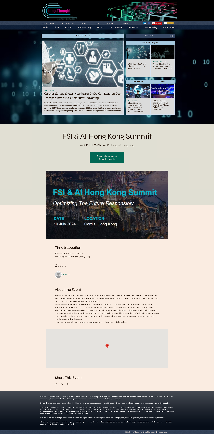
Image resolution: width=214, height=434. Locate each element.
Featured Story (57, 90)
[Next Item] (119, 64)
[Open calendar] (172, 36)
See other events (107, 159)
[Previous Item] (46, 64)
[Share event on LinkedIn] (68, 384)
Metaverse (132, 101)
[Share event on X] (62, 384)
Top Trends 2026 (159, 62)
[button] (150, 43)
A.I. (129, 62)
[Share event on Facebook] (56, 384)
